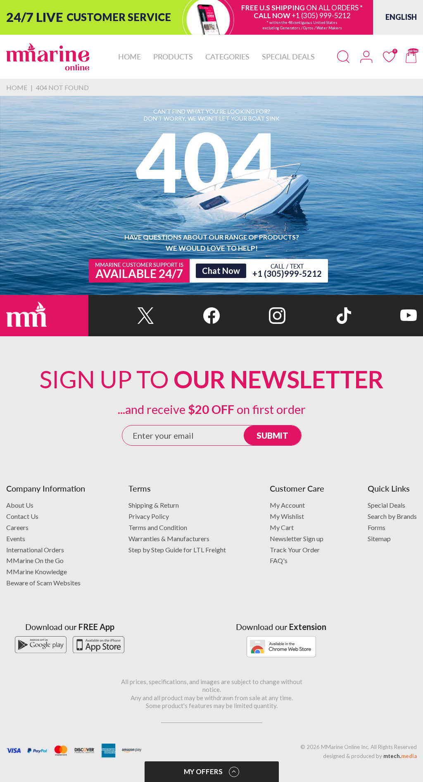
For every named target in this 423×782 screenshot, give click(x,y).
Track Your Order (295, 550)
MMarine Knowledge (36, 571)
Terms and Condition (157, 527)
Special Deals (386, 505)
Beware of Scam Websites (43, 583)
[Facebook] (187, 315)
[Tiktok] (318, 315)
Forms (376, 527)
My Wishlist (287, 516)
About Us (19, 505)
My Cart (282, 527)
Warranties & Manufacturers (168, 538)
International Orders (35, 550)
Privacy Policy (148, 516)
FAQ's (279, 560)
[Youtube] (384, 315)
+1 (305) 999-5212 (321, 15)
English (401, 16)
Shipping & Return (153, 505)
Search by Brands (392, 516)
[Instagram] (252, 315)
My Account (287, 505)
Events (15, 538)
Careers (17, 527)
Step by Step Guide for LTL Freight (177, 550)
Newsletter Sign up (296, 538)
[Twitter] (121, 315)
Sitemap (379, 538)
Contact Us (22, 516)
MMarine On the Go (35, 560)
